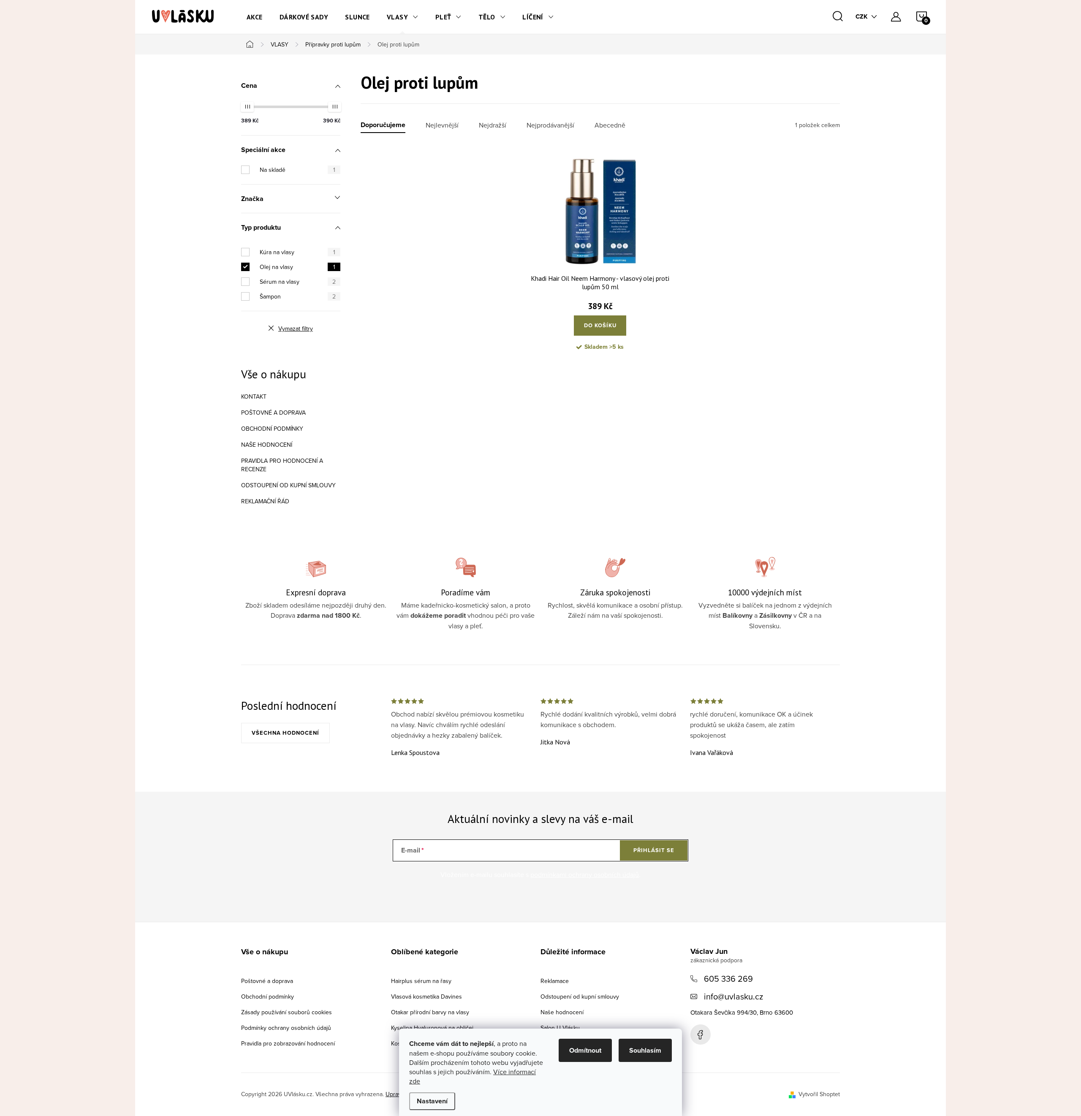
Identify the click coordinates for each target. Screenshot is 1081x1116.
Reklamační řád (265, 501)
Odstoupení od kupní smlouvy (288, 485)
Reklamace (554, 981)
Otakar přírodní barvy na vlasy (430, 1012)
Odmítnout (585, 1050)
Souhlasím (645, 1050)
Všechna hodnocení (285, 733)
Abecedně (610, 125)
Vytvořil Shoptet (819, 1094)
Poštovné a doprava (273, 412)
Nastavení (432, 1101)
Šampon (298, 296)
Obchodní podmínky (272, 428)
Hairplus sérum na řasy (421, 981)
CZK (862, 16)
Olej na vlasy (297, 267)
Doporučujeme (383, 125)
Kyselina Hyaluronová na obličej (432, 1028)
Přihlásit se (653, 850)
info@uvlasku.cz (733, 996)
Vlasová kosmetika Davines (426, 996)
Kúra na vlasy (297, 252)
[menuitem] (254, 17)
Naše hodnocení (266, 444)
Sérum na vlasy (298, 281)
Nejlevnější (442, 125)
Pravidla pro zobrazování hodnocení (288, 1043)
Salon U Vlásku (560, 1028)
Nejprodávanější (550, 125)
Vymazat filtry (295, 328)
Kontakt (253, 396)
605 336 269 (728, 978)
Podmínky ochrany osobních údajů (286, 1028)
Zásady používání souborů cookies (286, 1012)
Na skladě (297, 170)
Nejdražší (492, 125)
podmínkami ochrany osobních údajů (584, 874)
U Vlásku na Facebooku (700, 1034)
